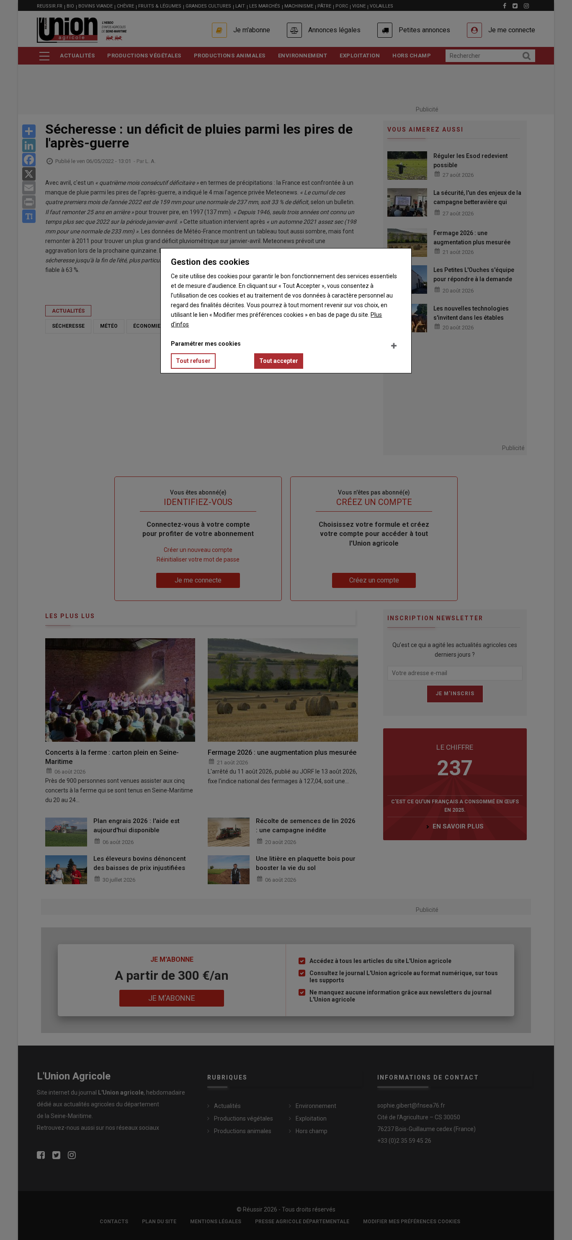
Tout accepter (278, 360)
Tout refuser (193, 360)
